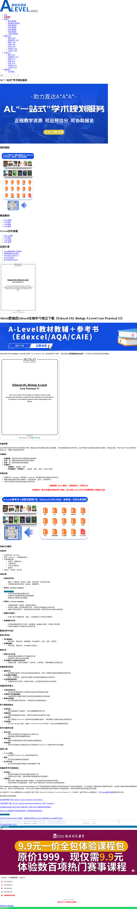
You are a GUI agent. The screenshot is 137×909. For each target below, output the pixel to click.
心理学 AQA (12, 67)
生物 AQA (11, 61)
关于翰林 (11, 72)
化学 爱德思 (12, 27)
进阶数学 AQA (13, 57)
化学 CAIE (11, 46)
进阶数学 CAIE (13, 40)
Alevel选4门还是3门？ (11, 255)
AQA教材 (7, 222)
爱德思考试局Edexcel (31, 818)
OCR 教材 (7, 226)
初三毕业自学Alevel (11, 260)
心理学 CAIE (12, 50)
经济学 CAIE (12, 48)
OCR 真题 (7, 242)
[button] (68, 827)
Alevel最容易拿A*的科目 (12, 251)
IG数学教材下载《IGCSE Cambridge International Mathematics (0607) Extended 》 (27, 803)
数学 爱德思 (12, 21)
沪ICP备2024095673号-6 (8, 824)
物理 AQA (11, 59)
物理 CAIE (11, 42)
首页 (5, 15)
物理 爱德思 (12, 25)
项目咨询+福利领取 (7, 906)
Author (12, 818)
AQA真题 (7, 238)
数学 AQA (11, 55)
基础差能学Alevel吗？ (11, 253)
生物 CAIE (11, 44)
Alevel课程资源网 (108, 792)
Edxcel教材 (8, 220)
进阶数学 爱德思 (14, 23)
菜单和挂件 (34, 11)
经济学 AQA (12, 65)
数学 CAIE (11, 38)
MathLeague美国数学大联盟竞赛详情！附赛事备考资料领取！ (21, 811)
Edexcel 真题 (8, 236)
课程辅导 (7, 69)
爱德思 (6, 19)
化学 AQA (11, 63)
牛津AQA (7, 53)
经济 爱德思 (12, 32)
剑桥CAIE (7, 36)
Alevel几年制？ (9, 257)
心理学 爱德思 (13, 34)
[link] (68, 908)
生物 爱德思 (12, 29)
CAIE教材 (7, 224)
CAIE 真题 (7, 240)
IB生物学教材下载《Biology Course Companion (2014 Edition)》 (22, 800)
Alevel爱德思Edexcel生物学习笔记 (51, 818)
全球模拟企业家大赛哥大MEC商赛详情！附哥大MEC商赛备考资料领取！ (26, 807)
